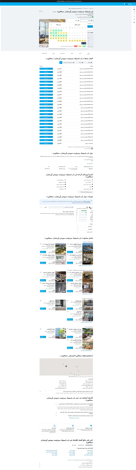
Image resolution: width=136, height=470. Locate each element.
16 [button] (85, 38)
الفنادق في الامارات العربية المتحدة (51, 451)
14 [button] (72, 35)
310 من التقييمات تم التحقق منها (83, 17)
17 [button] (82, 38)
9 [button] (58, 33)
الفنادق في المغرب (90, 450)
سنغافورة (86, 8)
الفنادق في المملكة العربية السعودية (51, 450)
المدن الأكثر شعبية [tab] (81, 445)
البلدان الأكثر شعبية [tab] (89, 445)
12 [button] (77, 35)
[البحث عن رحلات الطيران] (134, 7)
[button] (1, 1)
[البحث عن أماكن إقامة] (134, 9)
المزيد (92, 160)
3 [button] (82, 33)
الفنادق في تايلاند (54, 454)
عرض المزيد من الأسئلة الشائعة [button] (74, 417)
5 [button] (77, 33)
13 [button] (74, 35)
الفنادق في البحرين (90, 453)
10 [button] (82, 35)
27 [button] (74, 40)
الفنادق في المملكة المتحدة (88, 454)
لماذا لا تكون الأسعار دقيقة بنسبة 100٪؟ (85, 466)
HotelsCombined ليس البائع (87, 463)
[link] (85, 265)
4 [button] (53, 30)
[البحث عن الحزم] (134, 14)
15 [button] (69, 35)
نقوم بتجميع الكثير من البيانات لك (86, 465)
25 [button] (79, 40)
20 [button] (74, 38)
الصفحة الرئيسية (91, 8)
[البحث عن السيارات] (134, 12)
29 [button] (69, 40)
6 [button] (66, 33)
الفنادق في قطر (72, 450)
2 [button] (58, 30)
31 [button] (82, 43)
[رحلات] (134, 19)
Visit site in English (60, 1)
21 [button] (72, 38)
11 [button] (79, 35)
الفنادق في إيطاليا (72, 454)
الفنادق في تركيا (90, 451)
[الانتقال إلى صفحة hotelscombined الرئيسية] (128, 3)
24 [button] (82, 40)
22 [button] (69, 38)
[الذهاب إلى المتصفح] (134, 16)
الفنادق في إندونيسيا (72, 451)
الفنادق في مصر (72, 453)
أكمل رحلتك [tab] (74, 445)
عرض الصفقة (70, 251)
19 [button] (77, 38)
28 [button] (72, 40)
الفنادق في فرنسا (54, 453)
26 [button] (77, 40)
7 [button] (72, 33)
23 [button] (85, 40)
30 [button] (85, 43)
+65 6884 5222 (90, 15)
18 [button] (79, 38)
